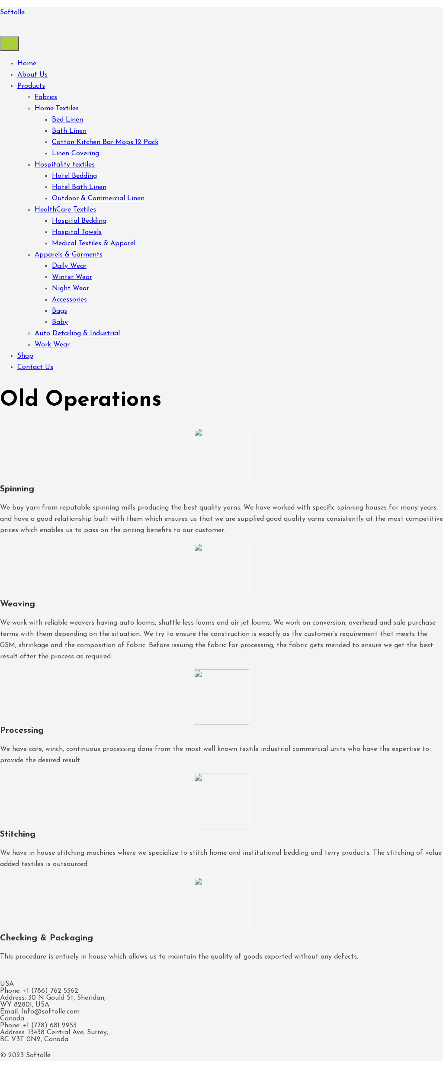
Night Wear (70, 288)
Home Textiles (57, 108)
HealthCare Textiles (65, 209)
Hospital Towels (77, 232)
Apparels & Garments (69, 254)
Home (26, 63)
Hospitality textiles (65, 164)
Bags (59, 311)
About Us (32, 74)
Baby (60, 322)
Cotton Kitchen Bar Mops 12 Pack (105, 142)
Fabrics (46, 97)
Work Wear (52, 344)
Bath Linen (69, 131)
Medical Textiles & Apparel (93, 243)
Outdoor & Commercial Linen (98, 198)
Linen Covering (75, 153)
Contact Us (35, 367)
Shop (25, 356)
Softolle (12, 12)
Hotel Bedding (74, 176)
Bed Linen (67, 119)
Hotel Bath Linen (79, 187)
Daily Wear (69, 266)
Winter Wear (72, 277)
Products (31, 86)
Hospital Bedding (79, 221)
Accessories (69, 299)
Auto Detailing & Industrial (77, 333)
